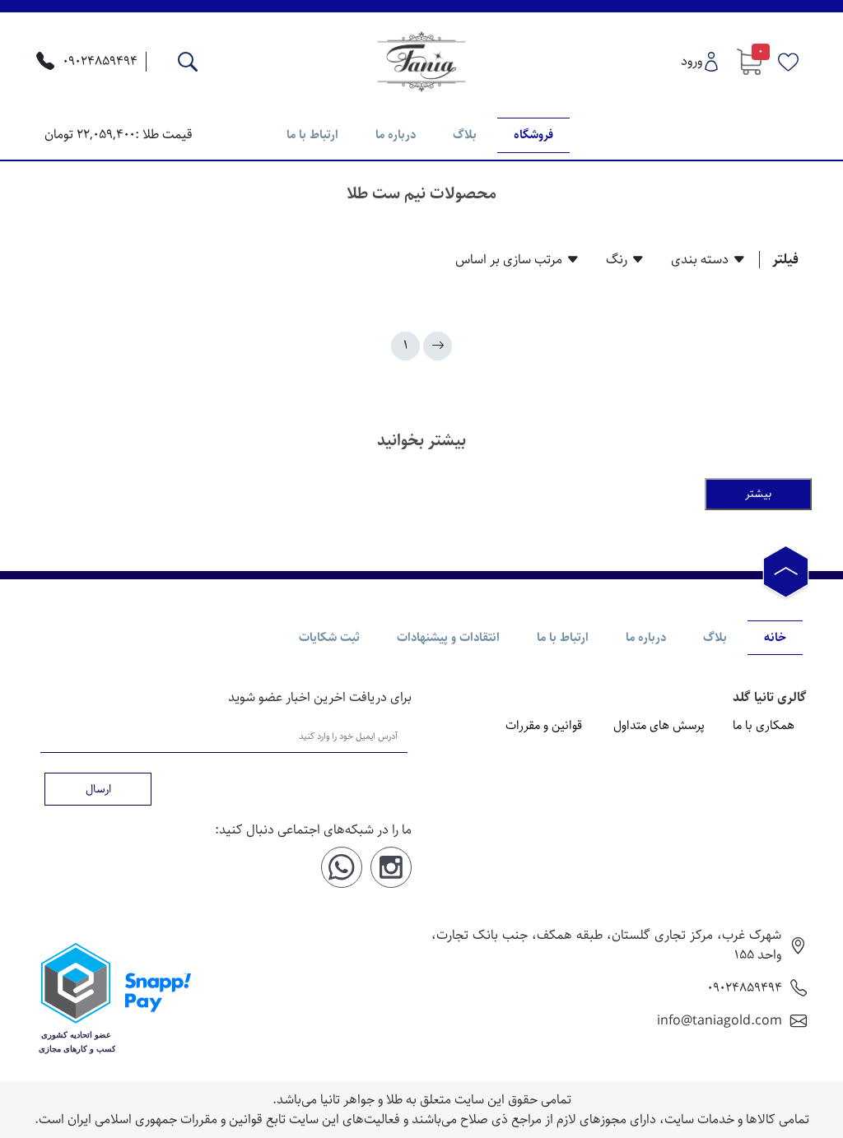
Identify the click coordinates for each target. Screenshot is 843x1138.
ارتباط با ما (312, 134)
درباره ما (395, 134)
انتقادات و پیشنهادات (448, 637)
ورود (691, 61)
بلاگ (465, 134)
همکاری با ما (763, 726)
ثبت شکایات (329, 637)
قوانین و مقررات (543, 726)
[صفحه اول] (437, 346)
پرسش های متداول (659, 726)
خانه (775, 637)
